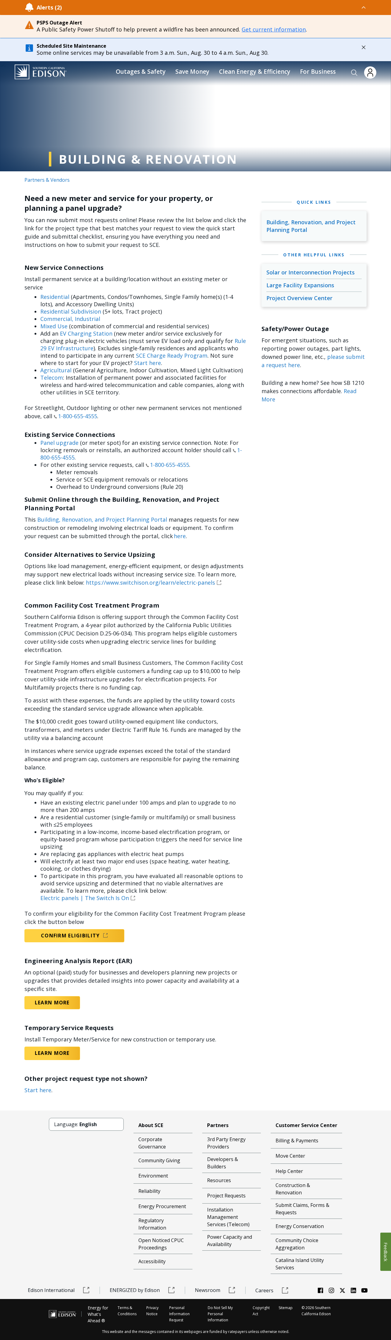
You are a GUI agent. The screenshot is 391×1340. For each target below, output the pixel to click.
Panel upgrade (59, 442)
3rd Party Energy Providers (226, 1143)
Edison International (51, 1290)
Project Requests (226, 1195)
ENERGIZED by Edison (135, 1290)
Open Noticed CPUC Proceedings (161, 1244)
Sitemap (286, 1307)
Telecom (51, 377)
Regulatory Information (152, 1224)
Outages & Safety (141, 72)
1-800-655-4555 (77, 416)
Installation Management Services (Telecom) (228, 1217)
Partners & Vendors (47, 180)
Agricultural (55, 370)
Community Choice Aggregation (297, 1244)
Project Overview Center (299, 298)
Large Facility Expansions (300, 285)
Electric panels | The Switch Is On (84, 898)
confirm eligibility (71, 935)
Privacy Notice (152, 1310)
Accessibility (152, 1261)
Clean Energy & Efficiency (254, 72)
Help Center (289, 1171)
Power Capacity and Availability (229, 1241)
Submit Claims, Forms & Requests (302, 1209)
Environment (153, 1175)
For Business (318, 72)
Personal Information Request (179, 1314)
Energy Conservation (300, 1226)
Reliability (149, 1191)
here (180, 536)
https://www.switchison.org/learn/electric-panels (150, 582)
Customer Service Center (306, 1125)
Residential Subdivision (70, 311)
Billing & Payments (297, 1140)
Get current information (274, 29)
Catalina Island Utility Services (300, 1264)
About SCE (150, 1125)
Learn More (52, 1002)
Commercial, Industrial (70, 318)
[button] (354, 72)
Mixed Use (54, 326)
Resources (219, 1180)
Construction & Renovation (293, 1189)
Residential (54, 296)
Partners (217, 1125)
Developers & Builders (222, 1163)
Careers (264, 1290)
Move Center (290, 1155)
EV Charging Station (86, 333)
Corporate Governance (152, 1143)
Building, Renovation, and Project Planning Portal (102, 519)
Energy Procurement (162, 1206)
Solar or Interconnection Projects (310, 272)
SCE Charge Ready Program (171, 355)
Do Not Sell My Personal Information (220, 1314)
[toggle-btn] (214, 7)
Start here (147, 363)
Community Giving (159, 1160)
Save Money (192, 72)
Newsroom (207, 1290)
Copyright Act (261, 1310)
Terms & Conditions (127, 1310)
